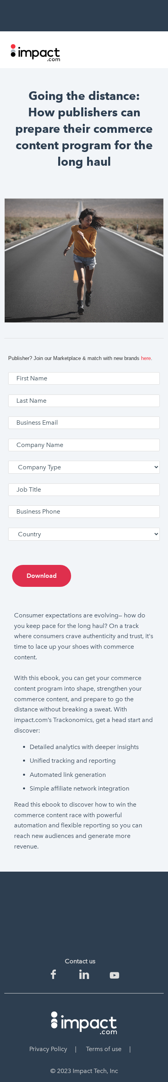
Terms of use (104, 1049)
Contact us (80, 961)
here (146, 358)
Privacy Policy (48, 1049)
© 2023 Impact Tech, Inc (84, 1071)
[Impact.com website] (35, 59)
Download (42, 575)
